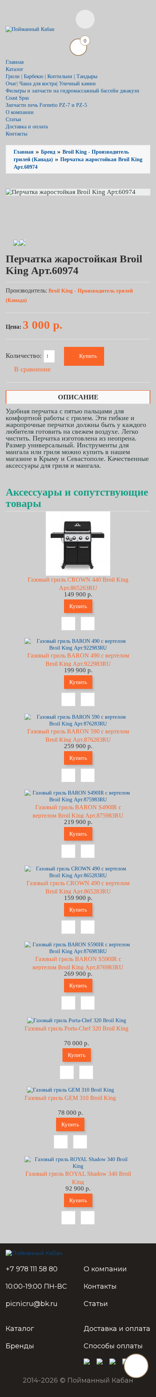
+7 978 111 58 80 (32, 1269)
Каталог (20, 1329)
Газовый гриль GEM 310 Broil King (70, 1098)
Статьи (13, 119)
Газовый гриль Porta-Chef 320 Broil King (76, 1028)
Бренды (20, 1346)
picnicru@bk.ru (32, 1304)
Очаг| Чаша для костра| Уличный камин (51, 83)
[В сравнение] (88, 623)
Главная (14, 62)
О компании (20, 112)
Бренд (48, 152)
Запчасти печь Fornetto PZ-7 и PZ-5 (46, 105)
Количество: (25, 355)
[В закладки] (68, 623)
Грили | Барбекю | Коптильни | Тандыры (51, 76)
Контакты (16, 134)
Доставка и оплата (27, 126)
